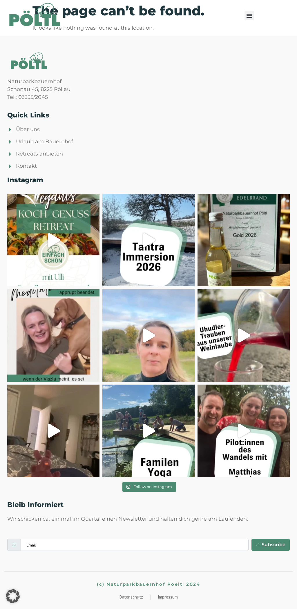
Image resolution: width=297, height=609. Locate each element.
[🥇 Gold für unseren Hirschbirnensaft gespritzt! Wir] (244, 240)
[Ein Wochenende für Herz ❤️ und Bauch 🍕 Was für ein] (148, 431)
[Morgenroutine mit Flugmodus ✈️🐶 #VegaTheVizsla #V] (53, 431)
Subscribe (273, 544)
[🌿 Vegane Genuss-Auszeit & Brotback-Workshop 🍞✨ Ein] (53, 240)
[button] (249, 15)
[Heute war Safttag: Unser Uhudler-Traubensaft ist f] (244, 335)
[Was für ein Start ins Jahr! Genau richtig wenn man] (148, 240)
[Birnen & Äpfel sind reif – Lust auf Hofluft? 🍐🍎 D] (148, 335)
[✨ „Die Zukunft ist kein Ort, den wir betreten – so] (244, 431)
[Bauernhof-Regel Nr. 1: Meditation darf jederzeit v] (53, 335)
